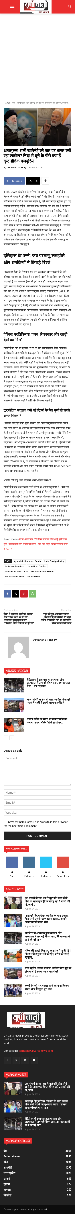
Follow (29, 858)
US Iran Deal (33, 576)
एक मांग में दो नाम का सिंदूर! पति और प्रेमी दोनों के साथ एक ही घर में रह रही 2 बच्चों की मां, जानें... (47, 901)
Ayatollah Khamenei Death (27, 561)
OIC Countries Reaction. (43, 571)
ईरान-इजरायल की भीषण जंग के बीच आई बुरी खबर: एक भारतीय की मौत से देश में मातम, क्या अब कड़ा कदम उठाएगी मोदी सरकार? (36, 543)
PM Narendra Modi (14, 576)
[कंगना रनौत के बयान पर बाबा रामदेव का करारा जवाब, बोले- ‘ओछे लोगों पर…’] (14, 725)
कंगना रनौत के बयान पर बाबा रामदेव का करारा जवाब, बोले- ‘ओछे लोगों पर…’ (47, 720)
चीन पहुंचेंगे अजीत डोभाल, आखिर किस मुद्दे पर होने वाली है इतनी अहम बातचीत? (48, 701)
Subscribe (63, 858)
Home (7, 102)
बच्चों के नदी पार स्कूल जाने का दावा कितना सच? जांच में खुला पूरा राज (47, 987)
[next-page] (11, 738)
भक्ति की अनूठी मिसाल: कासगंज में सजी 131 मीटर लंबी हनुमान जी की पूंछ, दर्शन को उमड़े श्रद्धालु (48, 954)
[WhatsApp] (32, 594)
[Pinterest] (24, 594)
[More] (45, 181)
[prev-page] (6, 738)
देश (13, 102)
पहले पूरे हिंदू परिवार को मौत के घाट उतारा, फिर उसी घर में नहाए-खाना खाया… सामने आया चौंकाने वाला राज (46, 919)
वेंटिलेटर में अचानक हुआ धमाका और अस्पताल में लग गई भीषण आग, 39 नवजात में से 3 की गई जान (48, 683)
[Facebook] (7, 594)
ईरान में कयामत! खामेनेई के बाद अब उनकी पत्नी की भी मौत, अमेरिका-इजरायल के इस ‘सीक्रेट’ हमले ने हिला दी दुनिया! (19, 618)
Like (12, 858)
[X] (15, 594)
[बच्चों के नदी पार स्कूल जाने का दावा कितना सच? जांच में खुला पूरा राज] (13, 990)
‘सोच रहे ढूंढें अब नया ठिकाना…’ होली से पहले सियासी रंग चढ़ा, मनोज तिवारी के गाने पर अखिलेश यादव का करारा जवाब (56, 618)
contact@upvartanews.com (35, 1050)
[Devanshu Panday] (18, 647)
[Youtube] (34, 1060)
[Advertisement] (37, 57)
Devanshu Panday (16, 167)
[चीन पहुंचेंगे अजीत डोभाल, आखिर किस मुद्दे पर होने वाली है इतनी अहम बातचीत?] (14, 705)
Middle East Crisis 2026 (16, 571)
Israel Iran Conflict (37, 566)
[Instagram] (16, 1060)
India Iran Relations (14, 566)
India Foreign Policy (54, 561)
